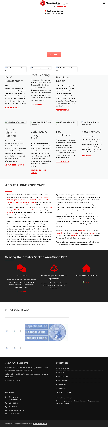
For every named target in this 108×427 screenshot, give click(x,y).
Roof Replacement (63, 376)
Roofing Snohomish (63, 368)
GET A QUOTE (54, 54)
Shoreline (40, 200)
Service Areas (62, 388)
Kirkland (10, 200)
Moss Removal (62, 384)
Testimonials (21, 291)
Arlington (19, 202)
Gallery (58, 403)
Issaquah (59, 233)
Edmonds (25, 202)
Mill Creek (44, 197)
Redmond (24, 200)
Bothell (74, 233)
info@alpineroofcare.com (16, 410)
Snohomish (11, 202)
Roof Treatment (62, 380)
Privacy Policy (65, 403)
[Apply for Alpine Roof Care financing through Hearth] (92, 68)
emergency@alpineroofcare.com (91, 401)
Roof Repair (61, 372)
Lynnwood (17, 200)
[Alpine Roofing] (54, 3)
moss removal (28, 210)
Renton (33, 202)
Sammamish (32, 200)
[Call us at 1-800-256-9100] (6, 403)
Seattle (46, 200)
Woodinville (74, 235)
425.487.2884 (9, 376)
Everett (91, 233)
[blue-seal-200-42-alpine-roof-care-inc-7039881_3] (86, 282)
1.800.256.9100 (13, 403)
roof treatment (17, 210)
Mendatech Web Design (40, 424)
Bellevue (82, 230)
